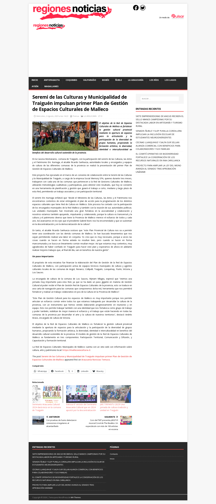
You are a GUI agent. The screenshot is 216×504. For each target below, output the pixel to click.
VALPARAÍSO (89, 80)
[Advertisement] (108, 54)
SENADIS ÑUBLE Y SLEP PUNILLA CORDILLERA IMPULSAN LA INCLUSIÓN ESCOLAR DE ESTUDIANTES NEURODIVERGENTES (159, 134)
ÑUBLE (118, 80)
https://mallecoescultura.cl (76, 350)
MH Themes (76, 497)
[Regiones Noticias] (108, 18)
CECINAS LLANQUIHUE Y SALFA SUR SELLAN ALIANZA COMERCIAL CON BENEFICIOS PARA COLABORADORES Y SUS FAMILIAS (158, 145)
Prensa (76, 116)
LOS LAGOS (170, 80)
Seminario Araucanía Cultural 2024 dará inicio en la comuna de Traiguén (46, 407)
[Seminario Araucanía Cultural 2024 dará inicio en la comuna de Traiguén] (47, 394)
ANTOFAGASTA (52, 80)
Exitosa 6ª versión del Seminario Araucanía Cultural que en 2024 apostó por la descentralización (81, 407)
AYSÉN (35, 86)
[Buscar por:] (159, 98)
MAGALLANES (51, 86)
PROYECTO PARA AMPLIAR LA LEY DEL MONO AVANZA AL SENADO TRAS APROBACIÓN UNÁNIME (158, 168)
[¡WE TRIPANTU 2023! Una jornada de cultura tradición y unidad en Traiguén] (115, 394)
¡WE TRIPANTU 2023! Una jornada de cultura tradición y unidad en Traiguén (114, 407)
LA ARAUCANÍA (135, 80)
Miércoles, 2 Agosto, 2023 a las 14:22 (52, 116)
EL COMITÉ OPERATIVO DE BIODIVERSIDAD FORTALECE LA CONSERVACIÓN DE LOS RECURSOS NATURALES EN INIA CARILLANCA (158, 157)
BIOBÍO (105, 80)
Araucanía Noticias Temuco (95, 359)
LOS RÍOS (154, 80)
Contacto (114, 454)
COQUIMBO (71, 80)
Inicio (35, 80)
